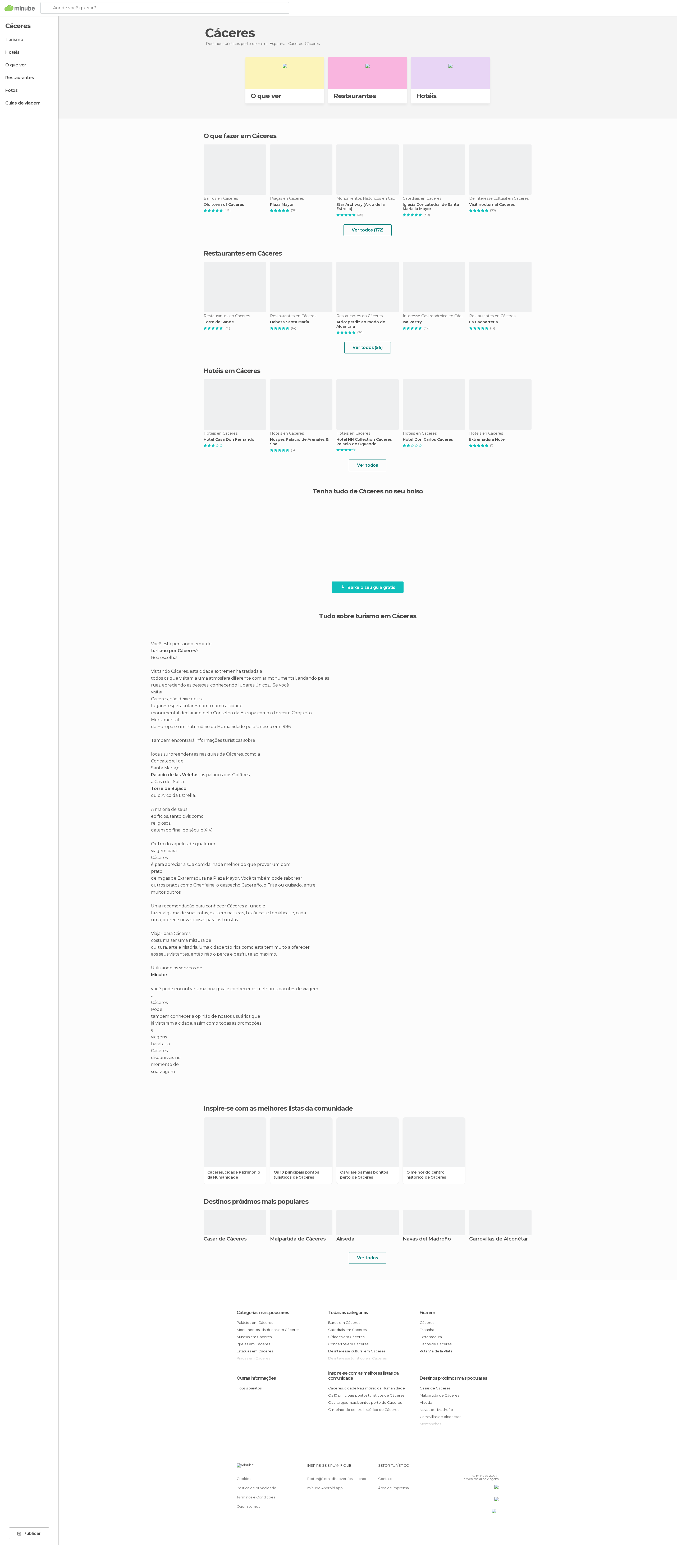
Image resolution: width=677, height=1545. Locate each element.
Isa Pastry (412, 322)
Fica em (427, 1312)
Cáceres (427, 1322)
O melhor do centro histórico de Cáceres (426, 1174)
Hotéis (12, 52)
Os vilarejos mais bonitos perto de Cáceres (364, 1174)
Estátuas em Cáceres (255, 1351)
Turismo (14, 39)
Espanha (427, 1330)
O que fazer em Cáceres (240, 136)
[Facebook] (468, 1467)
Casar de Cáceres (225, 1239)
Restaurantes (19, 77)
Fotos (11, 90)
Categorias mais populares (263, 1312)
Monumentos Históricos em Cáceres (268, 1330)
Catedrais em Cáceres (347, 1330)
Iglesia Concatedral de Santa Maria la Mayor (431, 206)
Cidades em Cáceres (346, 1337)
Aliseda (345, 1239)
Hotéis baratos (249, 1388)
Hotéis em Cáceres (232, 371)
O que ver (15, 64)
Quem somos (248, 1506)
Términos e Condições (256, 1497)
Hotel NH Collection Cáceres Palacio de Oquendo (364, 441)
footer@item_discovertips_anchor (337, 1478)
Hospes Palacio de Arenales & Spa (299, 441)
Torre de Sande (219, 322)
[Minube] (19, 8)
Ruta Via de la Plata (436, 1351)
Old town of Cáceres (224, 204)
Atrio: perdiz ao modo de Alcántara (360, 324)
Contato (385, 1478)
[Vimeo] (486, 1467)
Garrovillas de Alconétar (498, 1239)
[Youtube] (494, 1467)
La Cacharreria (483, 322)
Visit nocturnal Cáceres (492, 204)
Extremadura (431, 1337)
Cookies (244, 1478)
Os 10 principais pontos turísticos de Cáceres (296, 1174)
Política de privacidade (256, 1488)
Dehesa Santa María (289, 322)
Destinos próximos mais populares (256, 1201)
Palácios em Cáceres (255, 1322)
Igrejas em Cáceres (253, 1344)
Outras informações (256, 1378)
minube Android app (325, 1488)
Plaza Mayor (282, 204)
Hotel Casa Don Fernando (229, 439)
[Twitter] (477, 1467)
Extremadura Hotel (487, 439)
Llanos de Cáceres (435, 1344)
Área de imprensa (393, 1488)
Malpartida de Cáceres (298, 1239)
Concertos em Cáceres (348, 1344)
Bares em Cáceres (344, 1322)
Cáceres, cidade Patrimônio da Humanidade (233, 1174)
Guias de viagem (22, 103)
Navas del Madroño (427, 1239)
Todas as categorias (348, 1312)
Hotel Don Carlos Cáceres (428, 439)
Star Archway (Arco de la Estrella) (360, 206)
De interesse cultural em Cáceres (356, 1351)
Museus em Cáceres (254, 1337)
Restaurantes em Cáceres (243, 253)
